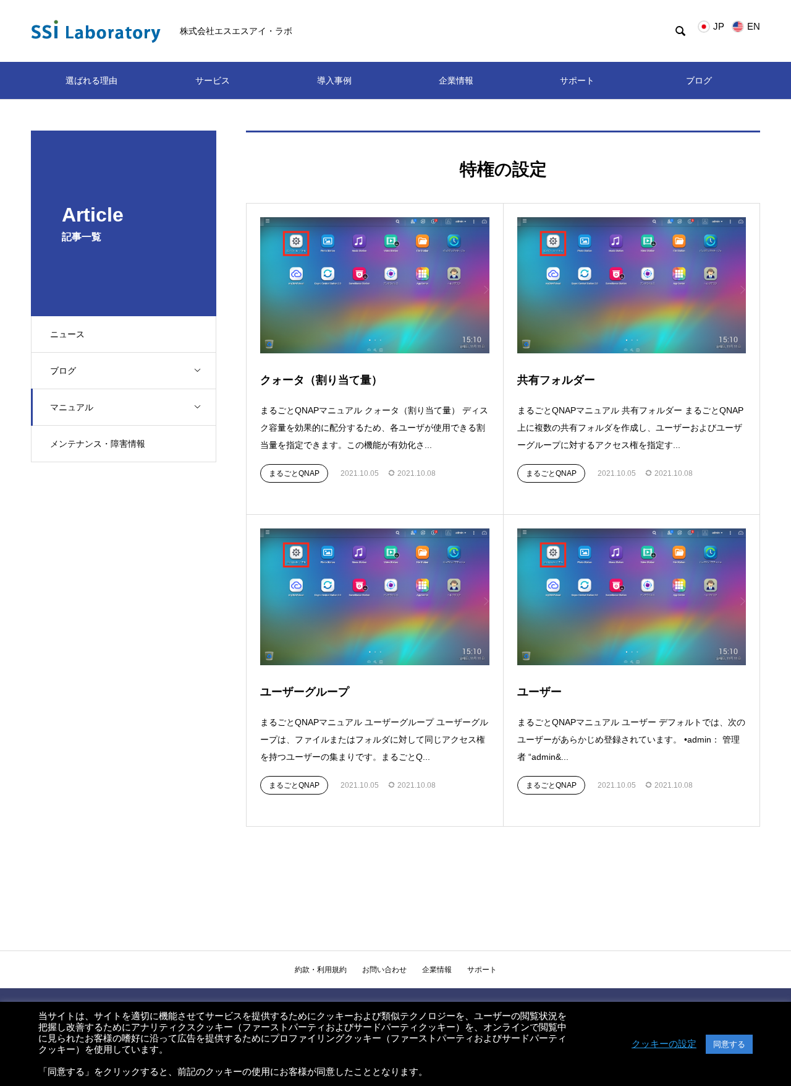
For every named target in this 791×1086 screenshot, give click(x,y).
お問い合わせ (384, 969)
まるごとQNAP (294, 473)
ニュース (67, 334)
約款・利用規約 (321, 969)
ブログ (699, 80)
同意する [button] (729, 1044)
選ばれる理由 (91, 80)
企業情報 (456, 80)
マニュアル (71, 407)
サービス (212, 80)
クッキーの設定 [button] (664, 1044)
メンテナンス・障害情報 (97, 444)
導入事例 (334, 80)
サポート (577, 80)
